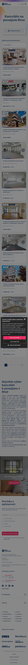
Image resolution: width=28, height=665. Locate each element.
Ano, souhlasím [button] (14, 337)
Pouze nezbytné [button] (14, 341)
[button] (14, 345)
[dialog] (14, 332)
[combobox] (24, 319)
